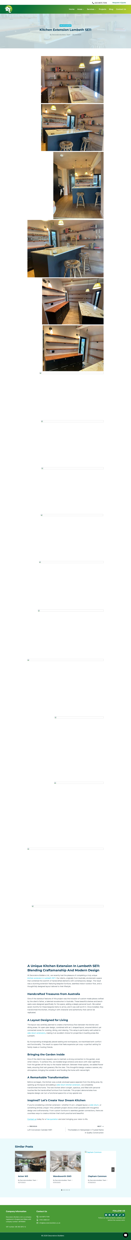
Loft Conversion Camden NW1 (39, 1128)
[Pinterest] (116, 1215)
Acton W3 (23, 1176)
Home (71, 9)
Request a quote (119, 3)
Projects (102, 9)
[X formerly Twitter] (123, 1215)
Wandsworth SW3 (62, 1176)
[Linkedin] (113, 1215)
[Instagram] (106, 1215)
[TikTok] (120, 1215)
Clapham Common (97, 1176)
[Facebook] (109, 1215)
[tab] (61, 1190)
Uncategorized (65, 25)
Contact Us (121, 9)
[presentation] (30, 1161)
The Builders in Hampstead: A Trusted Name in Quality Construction (86, 1129)
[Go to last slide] (18, 1169)
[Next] (113, 1169)
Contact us (31, 1119)
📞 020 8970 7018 (99, 3)
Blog (111, 9)
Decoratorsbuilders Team (61, 35)
